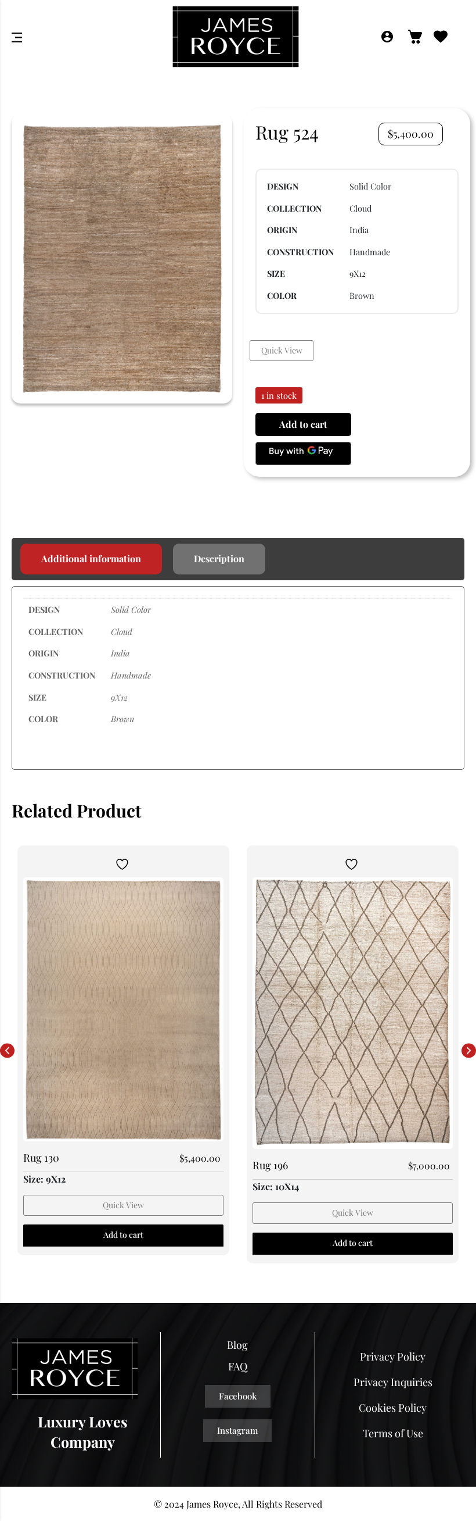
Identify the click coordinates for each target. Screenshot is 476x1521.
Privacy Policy (392, 1356)
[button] (7, 1051)
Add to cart (303, 424)
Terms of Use (393, 1433)
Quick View (281, 350)
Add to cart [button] (123, 1234)
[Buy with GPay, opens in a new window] (303, 453)
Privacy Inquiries (393, 1382)
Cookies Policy (393, 1408)
